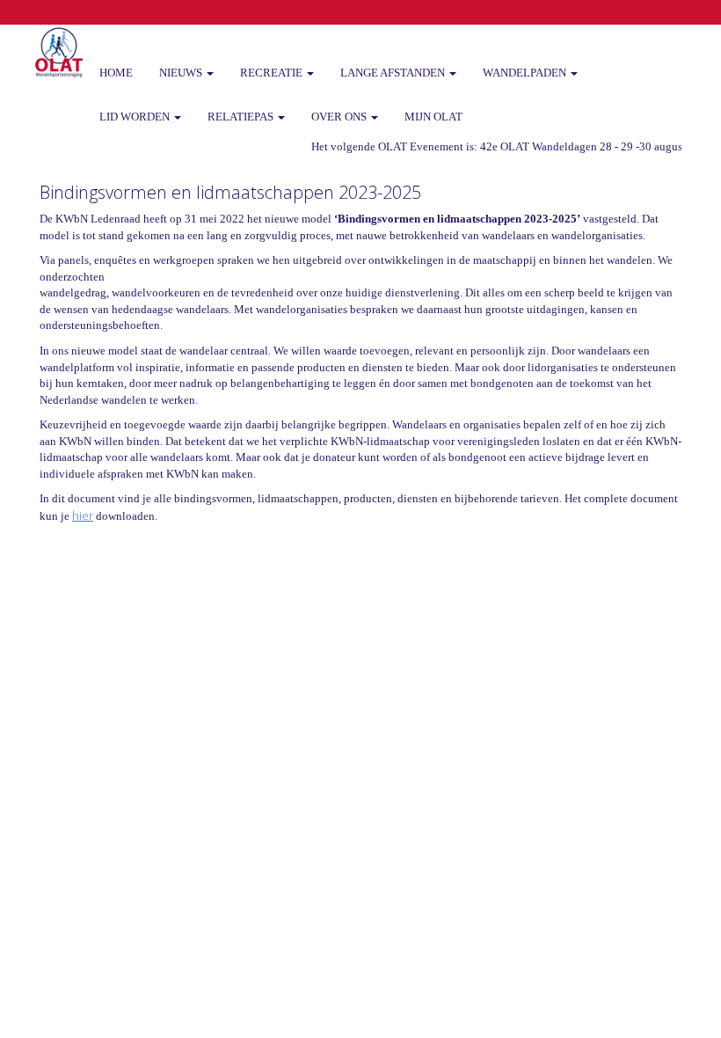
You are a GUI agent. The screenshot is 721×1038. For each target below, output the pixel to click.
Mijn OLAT (433, 116)
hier (82, 515)
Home (116, 72)
